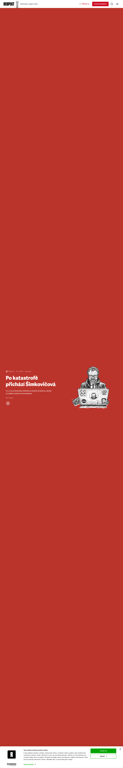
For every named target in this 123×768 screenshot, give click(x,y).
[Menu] (117, 4)
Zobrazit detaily (28, 764)
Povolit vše (103, 751)
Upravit (102, 756)
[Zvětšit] (92, 388)
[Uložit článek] (8, 403)
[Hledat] (112, 4)
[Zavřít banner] (120, 749)
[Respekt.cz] (9, 4)
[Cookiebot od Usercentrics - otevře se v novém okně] (12, 764)
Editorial (11, 371)
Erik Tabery (9, 398)
